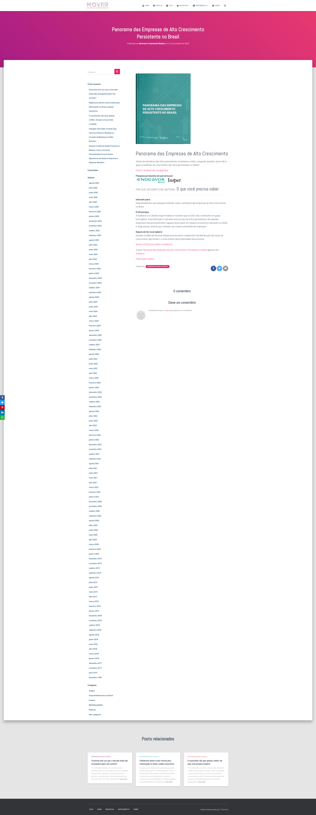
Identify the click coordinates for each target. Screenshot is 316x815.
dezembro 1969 (95, 678)
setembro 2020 (95, 516)
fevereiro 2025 (95, 269)
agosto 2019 (94, 578)
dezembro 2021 (95, 445)
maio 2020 (93, 535)
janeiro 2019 (94, 611)
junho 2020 (93, 530)
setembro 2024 (95, 292)
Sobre (217, 5)
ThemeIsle (224, 810)
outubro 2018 (94, 625)
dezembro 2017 (95, 663)
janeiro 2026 (94, 216)
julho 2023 (93, 359)
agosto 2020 (94, 521)
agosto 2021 (94, 464)
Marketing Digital (96, 705)
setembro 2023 (95, 349)
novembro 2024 (95, 283)
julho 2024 (93, 302)
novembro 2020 (95, 506)
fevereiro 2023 (95, 383)
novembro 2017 (95, 668)
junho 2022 (93, 421)
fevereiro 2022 (95, 435)
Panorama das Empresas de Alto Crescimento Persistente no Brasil (175, 250)
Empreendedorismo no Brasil (101, 695)
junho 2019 (93, 587)
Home (147, 5)
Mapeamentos (201, 5)
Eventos (159, 5)
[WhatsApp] (2, 417)
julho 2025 (93, 245)
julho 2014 (93, 673)
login (167, 310)
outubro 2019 (94, 568)
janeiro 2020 (94, 554)
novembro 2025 (95, 226)
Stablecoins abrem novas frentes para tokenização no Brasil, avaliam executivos (104, 107)
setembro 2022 (95, 407)
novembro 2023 (95, 340)
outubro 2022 (94, 402)
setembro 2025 (95, 235)
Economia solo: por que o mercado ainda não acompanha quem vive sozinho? (103, 94)
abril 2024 (93, 316)
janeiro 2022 (94, 440)
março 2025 (94, 264)
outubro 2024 (94, 288)
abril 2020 (93, 540)
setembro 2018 (95, 630)
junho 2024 (93, 307)
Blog (171, 5)
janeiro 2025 (94, 273)
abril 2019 (93, 597)
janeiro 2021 (94, 497)
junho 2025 (93, 250)
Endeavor (140, 253)
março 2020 (94, 544)
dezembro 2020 (95, 502)
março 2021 (94, 487)
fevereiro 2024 (95, 326)
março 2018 (94, 654)
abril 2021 (93, 483)
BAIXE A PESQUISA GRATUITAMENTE (154, 244)
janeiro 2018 (94, 658)
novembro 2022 (95, 397)
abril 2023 (93, 373)
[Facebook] (2, 397)
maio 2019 (93, 592)
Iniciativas (183, 5)
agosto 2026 (94, 183)
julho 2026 (93, 188)
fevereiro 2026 (95, 212)
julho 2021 (93, 468)
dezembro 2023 (95, 335)
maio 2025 (93, 254)
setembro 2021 (95, 459)
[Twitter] (2, 402)
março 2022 (94, 430)
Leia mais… (124, 779)
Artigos (92, 691)
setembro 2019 (95, 573)
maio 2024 (93, 311)
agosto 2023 (94, 354)
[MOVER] (97, 5)
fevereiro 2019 (95, 606)
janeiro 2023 (94, 388)
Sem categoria (95, 715)
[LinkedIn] (2, 412)
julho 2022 (93, 416)
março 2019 (94, 601)
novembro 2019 (95, 563)
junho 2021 (93, 473)
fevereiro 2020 (95, 549)
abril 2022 (93, 425)
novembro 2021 (95, 449)
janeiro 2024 (94, 330)
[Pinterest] (2, 407)
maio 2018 (93, 644)
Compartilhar (162, 170)
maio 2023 (93, 368)
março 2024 (94, 321)
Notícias (92, 710)
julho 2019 (93, 582)
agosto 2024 (94, 297)
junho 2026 (93, 193)
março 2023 (94, 378)
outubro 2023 (94, 345)
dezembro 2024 (95, 278)
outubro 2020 (94, 511)
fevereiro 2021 (95, 492)
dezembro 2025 (95, 221)
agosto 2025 (94, 240)
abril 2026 (93, 202)
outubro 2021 (94, 454)
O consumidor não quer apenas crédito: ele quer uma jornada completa (102, 120)
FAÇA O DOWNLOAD (146, 170)
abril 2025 (93, 259)
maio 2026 (93, 197)
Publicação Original (145, 259)
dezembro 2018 (95, 616)
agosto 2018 (94, 635)
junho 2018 (93, 639)
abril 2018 (93, 649)
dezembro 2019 (95, 559)
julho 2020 (93, 525)
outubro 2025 (94, 231)
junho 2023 (93, 364)
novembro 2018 (95, 620)
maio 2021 (93, 478)
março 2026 (94, 207)
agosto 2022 (94, 411)
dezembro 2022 (95, 392)
